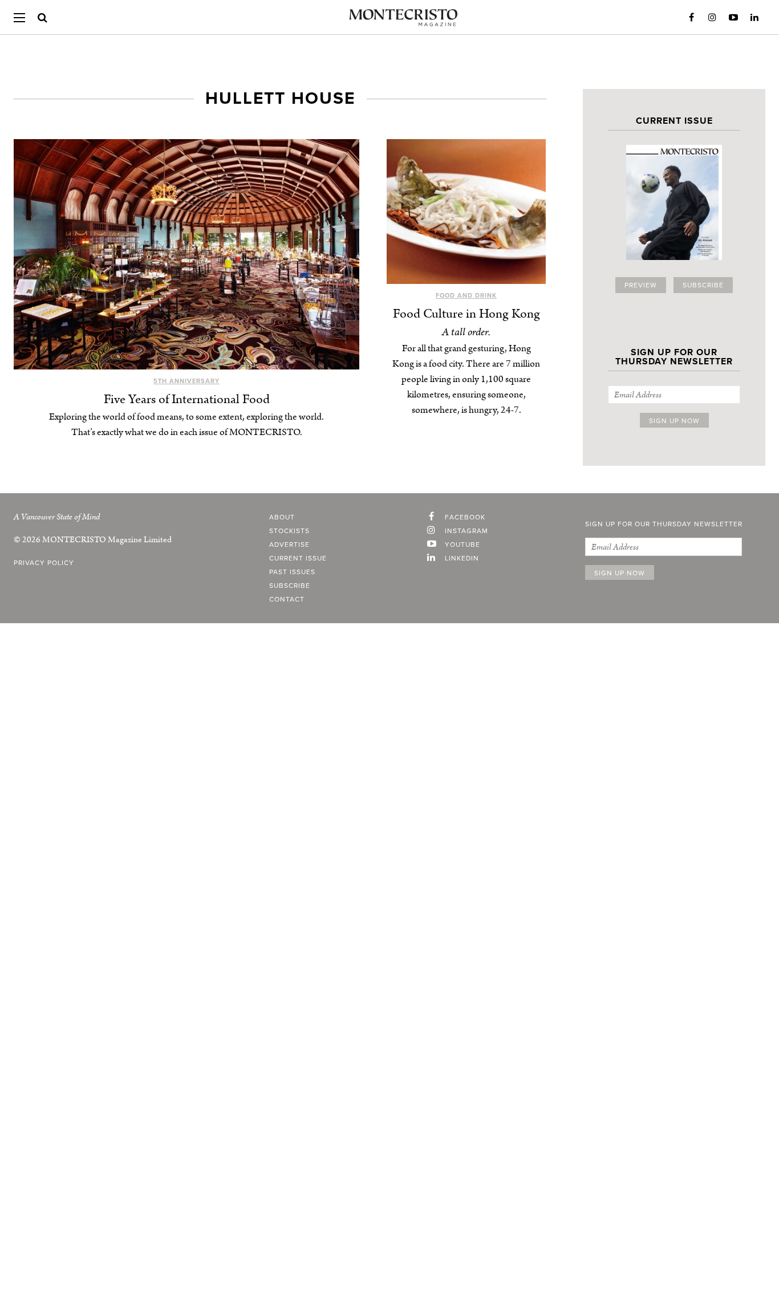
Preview (640, 285)
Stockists (289, 531)
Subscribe (703, 285)
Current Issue (298, 558)
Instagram (712, 18)
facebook (465, 517)
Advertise (289, 545)
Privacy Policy (44, 563)
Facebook (691, 18)
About (282, 517)
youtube (462, 545)
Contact (287, 599)
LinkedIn (754, 18)
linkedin (462, 558)
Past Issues (292, 572)
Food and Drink (466, 295)
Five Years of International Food (187, 399)
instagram (466, 531)
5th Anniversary (186, 381)
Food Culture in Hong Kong (466, 313)
